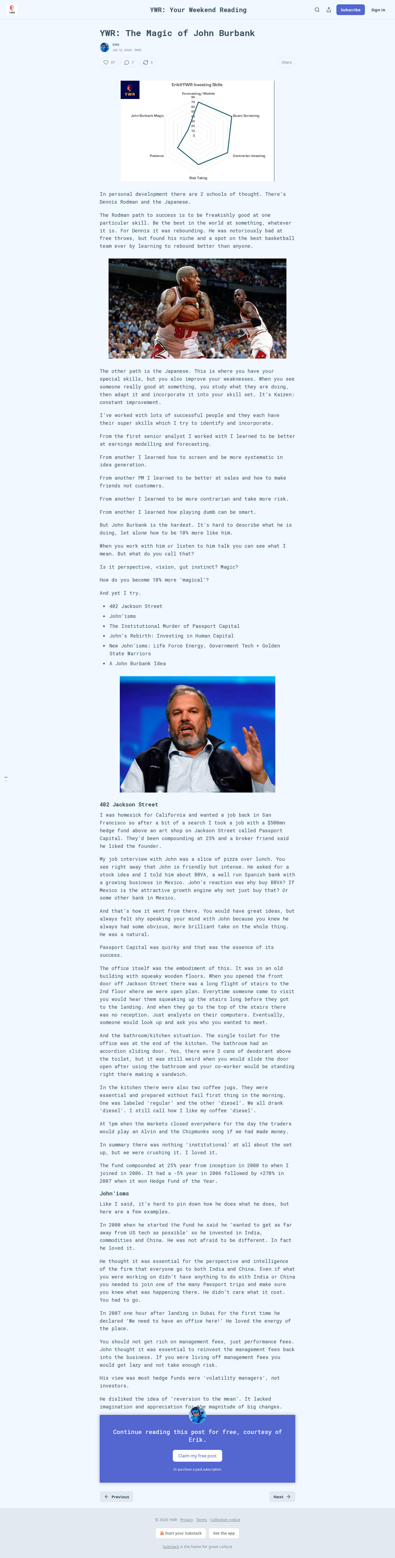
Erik (116, 45)
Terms (201, 1519)
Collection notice (225, 1519)
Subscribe (351, 9)
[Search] (317, 9)
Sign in (378, 9)
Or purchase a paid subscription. (197, 1469)
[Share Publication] (329, 9)
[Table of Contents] (6, 779)
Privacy (186, 1519)
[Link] (92, 804)
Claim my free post (197, 1456)
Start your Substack (183, 1533)
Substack (171, 1546)
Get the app (224, 1533)
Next (278, 1496)
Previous (120, 1496)
